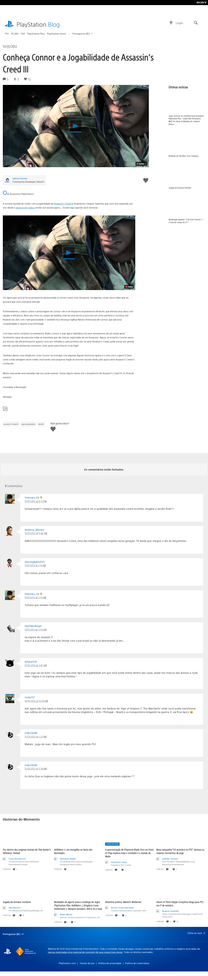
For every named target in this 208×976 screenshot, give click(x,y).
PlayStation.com (67, 963)
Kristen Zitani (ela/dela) (122, 907)
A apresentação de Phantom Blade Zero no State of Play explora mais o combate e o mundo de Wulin (129, 853)
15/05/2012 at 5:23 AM (36, 736)
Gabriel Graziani (19, 178)
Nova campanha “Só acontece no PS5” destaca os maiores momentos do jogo (180, 851)
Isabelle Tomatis (170, 858)
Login (179, 23)
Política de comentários (137, 963)
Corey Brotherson (17, 858)
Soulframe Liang (118, 862)
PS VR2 (15, 33)
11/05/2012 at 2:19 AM (35, 597)
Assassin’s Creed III (63, 203)
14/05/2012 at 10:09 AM (36, 701)
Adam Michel (66, 914)
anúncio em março (25, 207)
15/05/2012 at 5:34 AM (36, 768)
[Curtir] (14, 869)
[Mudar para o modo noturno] (171, 23)
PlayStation (38, 24)
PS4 (23, 33)
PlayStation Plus (36, 33)
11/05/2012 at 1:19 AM (35, 565)
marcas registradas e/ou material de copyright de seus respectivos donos (85, 952)
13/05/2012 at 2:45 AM (36, 665)
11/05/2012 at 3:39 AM (35, 629)
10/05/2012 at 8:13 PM (36, 501)
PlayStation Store (56, 33)
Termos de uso (87, 963)
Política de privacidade (109, 963)
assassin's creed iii (11, 424)
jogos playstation (28, 424)
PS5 (7, 33)
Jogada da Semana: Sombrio (17, 902)
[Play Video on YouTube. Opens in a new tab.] (141, 164)
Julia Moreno (15, 907)
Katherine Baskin (68, 858)
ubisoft (41, 424)
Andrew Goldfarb (170, 911)
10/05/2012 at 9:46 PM (36, 533)
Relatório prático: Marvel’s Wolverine (123, 902)
